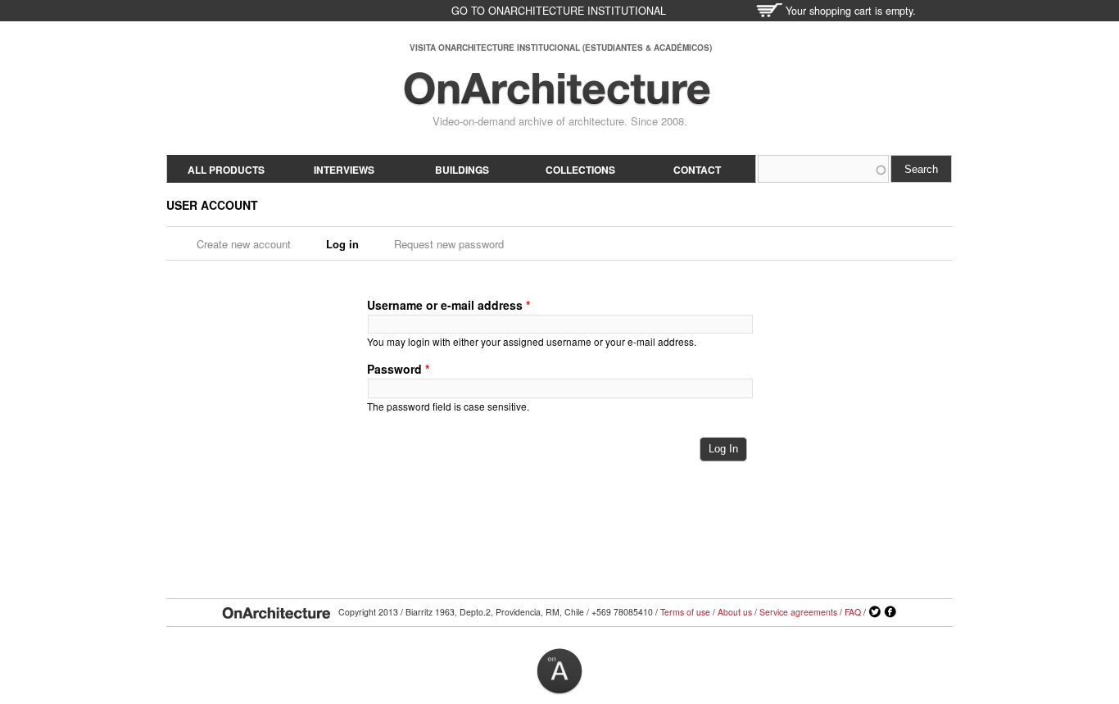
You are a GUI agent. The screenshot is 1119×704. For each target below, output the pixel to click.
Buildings (462, 169)
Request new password (449, 244)
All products (226, 169)
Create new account (244, 244)
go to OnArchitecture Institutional (558, 10)
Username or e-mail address (448, 305)
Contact (697, 169)
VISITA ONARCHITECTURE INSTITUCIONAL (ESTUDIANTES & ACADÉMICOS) (561, 47)
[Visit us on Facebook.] (890, 612)
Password (398, 369)
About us (735, 612)
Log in (347, 244)
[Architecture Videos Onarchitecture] (557, 98)
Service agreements (798, 612)
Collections (580, 169)
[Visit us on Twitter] (874, 612)
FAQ (853, 612)
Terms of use (685, 612)
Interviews (344, 169)
